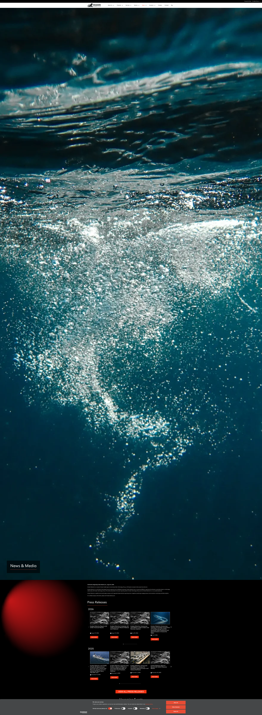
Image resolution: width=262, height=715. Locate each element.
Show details (155, 708)
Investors (151, 5)
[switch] (123, 708)
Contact (167, 5)
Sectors (136, 5)
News (143, 5)
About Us (110, 5)
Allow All (176, 702)
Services (128, 5)
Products (119, 5)
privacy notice (149, 704)
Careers (160, 5)
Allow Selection (176, 707)
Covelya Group (255, 1)
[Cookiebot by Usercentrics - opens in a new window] (84, 712)
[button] (89, 627)
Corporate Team (247, 1)
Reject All (176, 711)
